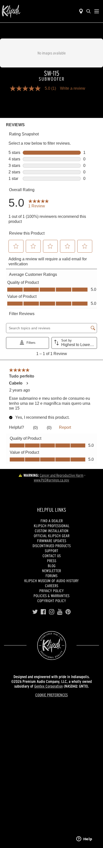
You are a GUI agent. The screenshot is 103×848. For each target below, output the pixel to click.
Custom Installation (51, 530)
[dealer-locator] (81, 11)
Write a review (72, 88)
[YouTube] (59, 612)
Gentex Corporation (48, 686)
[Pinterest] (68, 612)
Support (51, 550)
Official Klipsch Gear (52, 535)
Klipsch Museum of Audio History (51, 580)
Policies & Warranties (52, 595)
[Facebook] (43, 612)
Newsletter (51, 570)
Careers (51, 585)
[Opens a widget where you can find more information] (84, 839)
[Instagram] (51, 612)
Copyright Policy (51, 600)
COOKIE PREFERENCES (51, 695)
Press (51, 560)
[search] (88, 11)
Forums (52, 575)
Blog (52, 565)
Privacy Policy (51, 590)
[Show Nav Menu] (96, 11)
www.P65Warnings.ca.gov (51, 480)
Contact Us (51, 555)
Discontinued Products (51, 545)
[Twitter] (35, 612)
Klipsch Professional (52, 525)
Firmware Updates (51, 540)
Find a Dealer (51, 520)
